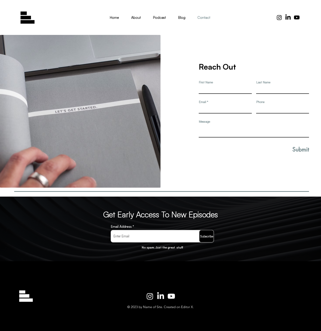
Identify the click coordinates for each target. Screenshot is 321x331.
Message (204, 121)
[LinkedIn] (160, 296)
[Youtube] (296, 17)
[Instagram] (279, 17)
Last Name (263, 82)
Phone (260, 101)
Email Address (121, 226)
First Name (206, 82)
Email (202, 101)
